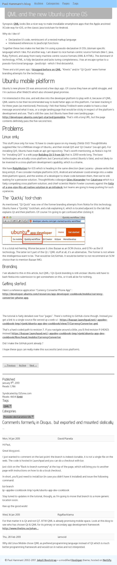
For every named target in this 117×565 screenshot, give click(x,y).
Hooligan (76, 560)
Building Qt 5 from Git (52, 154)
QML (16, 23)
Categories (52, 3)
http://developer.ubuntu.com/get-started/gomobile (33, 117)
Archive (38, 3)
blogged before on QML (46, 69)
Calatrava (96, 179)
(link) (20, 396)
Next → (33, 365)
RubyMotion (20, 168)
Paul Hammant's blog (16, 3)
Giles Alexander (76, 179)
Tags (75, 3)
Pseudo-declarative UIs (18, 416)
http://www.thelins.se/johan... (20, 528)
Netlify (107, 560)
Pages (66, 3)
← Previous (10, 365)
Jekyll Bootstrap (47, 560)
